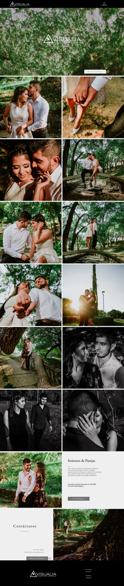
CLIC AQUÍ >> (79, 486)
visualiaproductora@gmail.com (34, 552)
